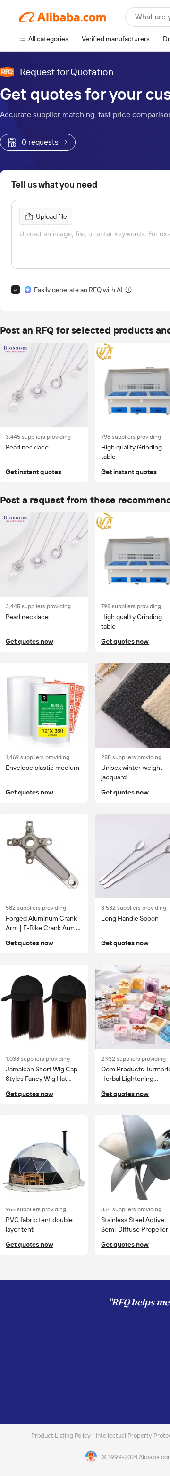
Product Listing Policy (61, 1435)
